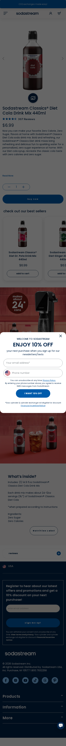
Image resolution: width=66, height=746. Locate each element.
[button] (61, 336)
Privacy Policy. (49, 380)
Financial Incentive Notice (33, 405)
